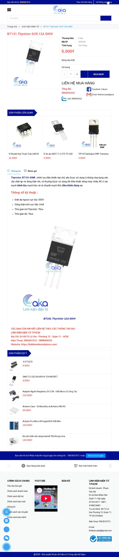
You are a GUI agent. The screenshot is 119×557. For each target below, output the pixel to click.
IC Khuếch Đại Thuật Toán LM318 (24, 154)
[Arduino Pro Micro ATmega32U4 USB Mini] (14, 425)
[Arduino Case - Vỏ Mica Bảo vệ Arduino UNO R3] (14, 410)
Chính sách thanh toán (17, 491)
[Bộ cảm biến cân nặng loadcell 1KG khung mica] (14, 440)
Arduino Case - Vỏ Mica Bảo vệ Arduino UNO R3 (44, 406)
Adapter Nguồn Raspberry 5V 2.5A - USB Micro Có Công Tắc (50, 391)
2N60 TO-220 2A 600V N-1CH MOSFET (40, 377)
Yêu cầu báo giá (14, 486)
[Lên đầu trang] (114, 548)
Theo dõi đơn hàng (84, 2)
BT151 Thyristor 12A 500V (60, 318)
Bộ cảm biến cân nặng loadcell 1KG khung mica (44, 436)
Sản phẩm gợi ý (18, 353)
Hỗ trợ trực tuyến (95, 456)
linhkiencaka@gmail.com (108, 94)
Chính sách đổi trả (15, 496)
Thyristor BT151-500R (23, 177)
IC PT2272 (28, 362)
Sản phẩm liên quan (21, 112)
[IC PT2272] (14, 366)
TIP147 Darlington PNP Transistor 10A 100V (93, 154)
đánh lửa (21, 185)
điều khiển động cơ (72, 185)
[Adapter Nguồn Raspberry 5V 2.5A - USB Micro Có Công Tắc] (14, 396)
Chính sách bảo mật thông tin (16, 504)
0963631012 (25, 2)
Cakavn (104, 89)
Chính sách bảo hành (16, 517)
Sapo (83, 554)
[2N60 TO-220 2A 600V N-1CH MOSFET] (14, 381)
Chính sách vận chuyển (17, 512)
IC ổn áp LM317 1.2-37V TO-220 (58, 154)
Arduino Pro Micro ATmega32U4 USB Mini (42, 421)
